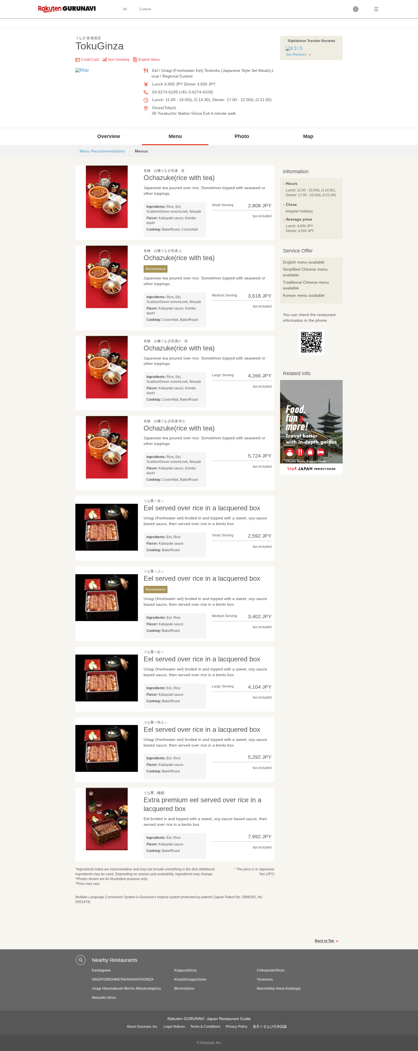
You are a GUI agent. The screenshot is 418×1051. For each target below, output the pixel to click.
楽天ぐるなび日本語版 (270, 1027)
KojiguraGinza (185, 970)
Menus (141, 151)
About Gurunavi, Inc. (142, 1027)
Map (308, 136)
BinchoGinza (184, 989)
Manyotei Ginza (104, 998)
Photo (242, 136)
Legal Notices (174, 1027)
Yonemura (265, 979)
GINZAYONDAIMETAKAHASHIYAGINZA (123, 979)
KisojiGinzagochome (190, 979)
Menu (175, 136)
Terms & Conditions (205, 1027)
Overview (108, 136)
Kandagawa (101, 970)
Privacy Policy (236, 1027)
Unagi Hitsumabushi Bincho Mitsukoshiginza (126, 989)
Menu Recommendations (102, 151)
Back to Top (325, 941)
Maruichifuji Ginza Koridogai (279, 989)
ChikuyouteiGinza (270, 970)
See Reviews (296, 55)
